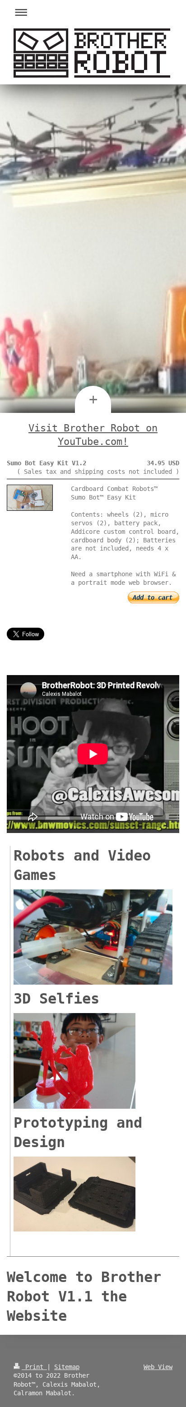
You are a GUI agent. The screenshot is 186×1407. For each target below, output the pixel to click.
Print (34, 1366)
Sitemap (66, 1366)
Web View (158, 1366)
